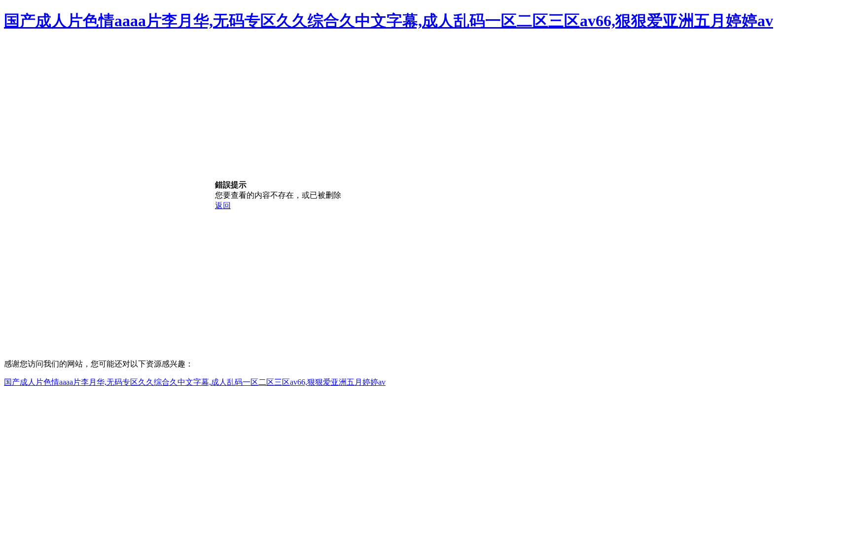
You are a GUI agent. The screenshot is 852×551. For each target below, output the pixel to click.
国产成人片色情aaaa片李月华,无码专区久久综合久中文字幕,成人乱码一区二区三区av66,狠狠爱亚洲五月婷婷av (388, 21)
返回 (223, 205)
